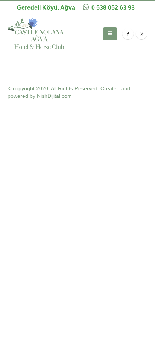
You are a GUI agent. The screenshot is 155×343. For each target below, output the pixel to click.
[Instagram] (141, 33)
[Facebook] (128, 33)
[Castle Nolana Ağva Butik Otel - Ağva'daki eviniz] (36, 33)
